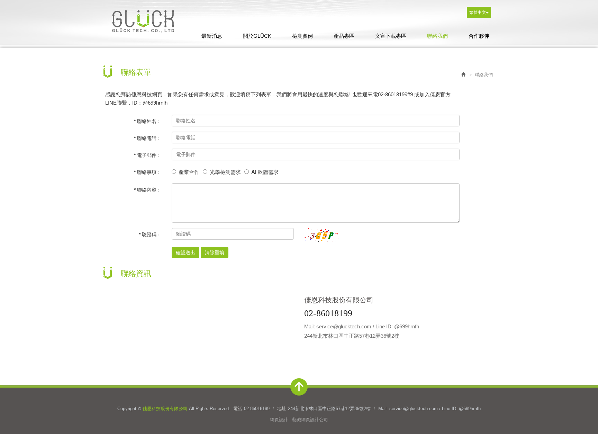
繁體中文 (477, 12)
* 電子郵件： (147, 155)
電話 (237, 408)
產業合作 (189, 172)
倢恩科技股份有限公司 (143, 21)
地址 (281, 408)
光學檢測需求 (225, 172)
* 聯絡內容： (147, 190)
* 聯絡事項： (147, 172)
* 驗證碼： (150, 234)
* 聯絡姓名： (147, 121)
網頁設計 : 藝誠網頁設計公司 (299, 419)
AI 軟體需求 (265, 172)
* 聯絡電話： (147, 138)
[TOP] (299, 387)
